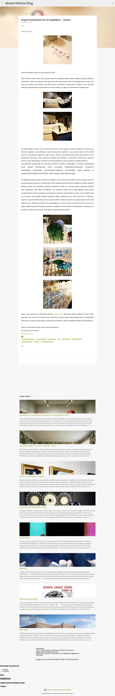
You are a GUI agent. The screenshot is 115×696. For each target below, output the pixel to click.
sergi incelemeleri (27, 341)
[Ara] (35, 3)
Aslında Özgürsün (24, 538)
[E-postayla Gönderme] (22, 337)
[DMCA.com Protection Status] (5, 679)
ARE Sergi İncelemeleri (28, 339)
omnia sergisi (66, 339)
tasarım (36, 341)
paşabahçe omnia (77, 339)
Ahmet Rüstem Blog (19, 3)
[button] (22, 26)
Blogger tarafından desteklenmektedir (58, 690)
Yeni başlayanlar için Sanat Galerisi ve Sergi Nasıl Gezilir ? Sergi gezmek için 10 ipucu (44, 415)
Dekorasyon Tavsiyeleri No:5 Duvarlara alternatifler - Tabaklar (37, 446)
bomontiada (51, 339)
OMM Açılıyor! (23, 630)
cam (59, 339)
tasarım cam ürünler (47, 341)
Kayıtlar (5, 669)
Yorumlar (6, 671)
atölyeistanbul (58, 314)
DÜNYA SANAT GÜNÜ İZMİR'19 (28, 599)
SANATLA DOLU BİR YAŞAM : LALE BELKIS (31, 476)
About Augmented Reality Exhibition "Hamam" (33, 507)
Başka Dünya (23, 568)
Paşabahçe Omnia (27, 334)
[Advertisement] (57, 379)
